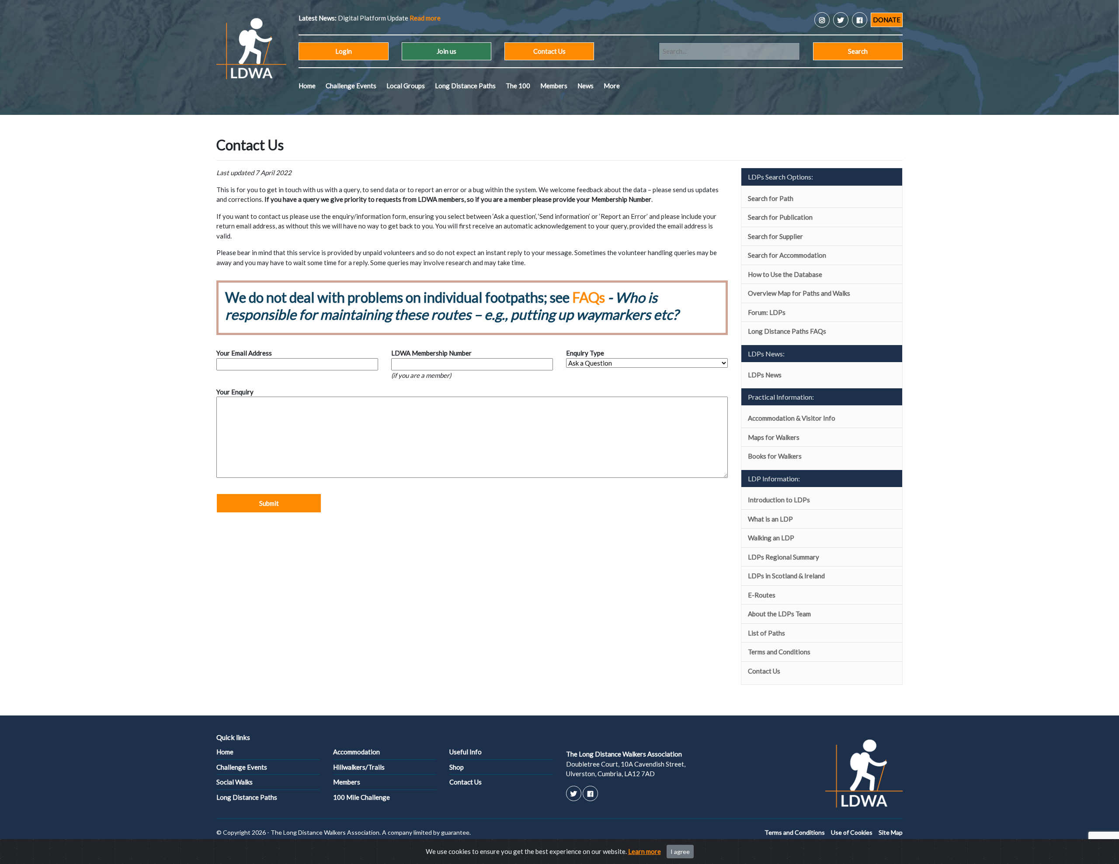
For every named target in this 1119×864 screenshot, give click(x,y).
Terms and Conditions (779, 652)
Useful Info (465, 752)
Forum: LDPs (766, 312)
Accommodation (356, 752)
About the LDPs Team (779, 614)
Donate (886, 20)
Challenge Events (351, 86)
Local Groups (405, 86)
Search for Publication (780, 217)
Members (553, 86)
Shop (456, 767)
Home (307, 86)
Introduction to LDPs (779, 500)
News (585, 86)
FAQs (588, 297)
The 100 (518, 86)
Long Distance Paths (465, 86)
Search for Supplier (775, 236)
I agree (680, 851)
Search (858, 51)
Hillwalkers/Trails (359, 767)
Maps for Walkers (773, 437)
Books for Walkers (775, 456)
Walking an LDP (771, 538)
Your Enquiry (235, 392)
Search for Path (770, 198)
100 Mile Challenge (361, 797)
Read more (510, 18)
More (612, 86)
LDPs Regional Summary (783, 557)
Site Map (891, 832)
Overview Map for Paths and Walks (799, 293)
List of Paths (766, 633)
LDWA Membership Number (431, 353)
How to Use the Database (785, 274)
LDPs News (765, 375)
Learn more (644, 851)
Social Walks (234, 782)
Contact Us (549, 51)
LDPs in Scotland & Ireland (786, 576)
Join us (446, 51)
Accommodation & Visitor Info (791, 418)
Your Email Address (244, 353)
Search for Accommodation (787, 255)
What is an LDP (770, 519)
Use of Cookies (851, 832)
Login (343, 51)
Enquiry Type (585, 353)
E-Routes (761, 595)
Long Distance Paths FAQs (787, 331)
